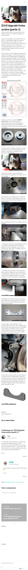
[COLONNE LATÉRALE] (14, 523)
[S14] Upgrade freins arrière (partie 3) (14, 482)
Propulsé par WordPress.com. (7, 563)
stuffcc (11, 462)
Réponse (25, 456)
